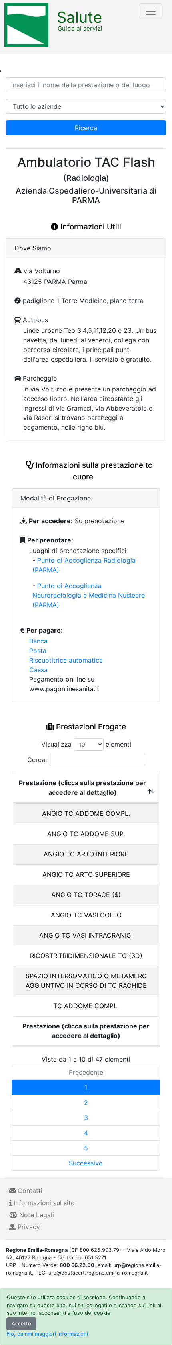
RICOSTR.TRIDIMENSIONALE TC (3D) (86, 956)
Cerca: (37, 760)
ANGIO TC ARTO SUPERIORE (86, 874)
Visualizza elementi (86, 744)
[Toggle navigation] (151, 11)
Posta (37, 651)
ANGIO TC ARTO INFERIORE (86, 854)
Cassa (38, 670)
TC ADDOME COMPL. (86, 1006)
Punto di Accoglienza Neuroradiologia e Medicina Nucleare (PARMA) (88, 595)
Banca (38, 641)
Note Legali (35, 1215)
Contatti (29, 1190)
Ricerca (86, 128)
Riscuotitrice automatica (66, 660)
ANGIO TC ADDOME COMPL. (86, 813)
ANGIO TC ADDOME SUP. (86, 834)
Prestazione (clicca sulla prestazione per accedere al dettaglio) (82, 787)
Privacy (28, 1227)
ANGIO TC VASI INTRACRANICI (86, 935)
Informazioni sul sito (43, 1203)
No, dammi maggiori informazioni (47, 1334)
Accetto (21, 1323)
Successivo (86, 1163)
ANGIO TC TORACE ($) (86, 895)
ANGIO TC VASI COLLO (86, 915)
